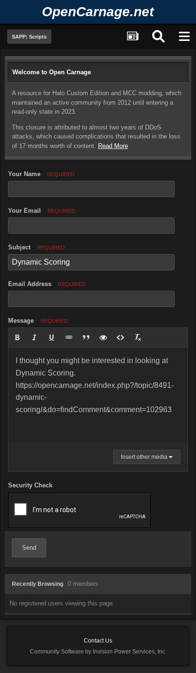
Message (38, 320)
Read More (113, 145)
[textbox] (98, 395)
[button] (17, 337)
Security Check (30, 485)
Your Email (41, 210)
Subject (36, 247)
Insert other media (145, 457)
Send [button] (29, 547)
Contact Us (98, 640)
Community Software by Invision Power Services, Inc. (98, 651)
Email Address (47, 283)
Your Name (41, 174)
